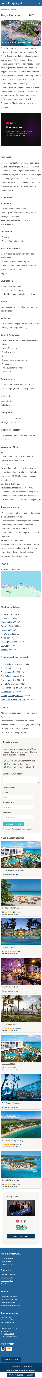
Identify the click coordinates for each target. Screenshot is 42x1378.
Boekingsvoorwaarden (28, 1370)
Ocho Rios (5, 618)
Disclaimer (16, 1370)
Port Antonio (6, 634)
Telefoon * (7, 813)
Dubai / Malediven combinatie (10, 1284)
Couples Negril (7, 692)
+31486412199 (9, 1334)
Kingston (5, 630)
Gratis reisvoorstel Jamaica (21, 1375)
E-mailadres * (9, 802)
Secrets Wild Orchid (9, 684)
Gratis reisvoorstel (13, 824)
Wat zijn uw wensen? (13, 774)
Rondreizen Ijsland (7, 1281)
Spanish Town (7, 626)
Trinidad (4, 650)
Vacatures (9, 1370)
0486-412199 (8, 1331)
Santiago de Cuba (9, 642)
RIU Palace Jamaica (10, 676)
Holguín (4, 646)
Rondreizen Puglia (7, 1278)
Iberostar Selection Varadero (13, 699)
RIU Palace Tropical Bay (11, 688)
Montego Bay (7, 622)
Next (37, 33)
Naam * (6, 792)
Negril (3, 638)
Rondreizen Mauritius (8, 1274)
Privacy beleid (16, 829)
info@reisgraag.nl (11, 1336)
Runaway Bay (7, 614)
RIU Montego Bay (9, 672)
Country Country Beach (11, 696)
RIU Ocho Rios (7, 668)
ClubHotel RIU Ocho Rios (12, 664)
